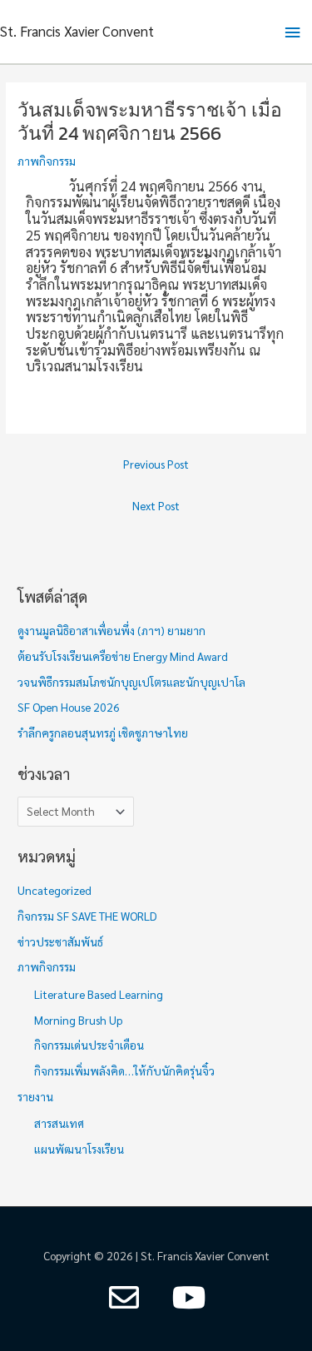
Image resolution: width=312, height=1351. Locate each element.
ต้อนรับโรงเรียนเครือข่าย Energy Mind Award (122, 655)
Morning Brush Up (78, 1019)
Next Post (156, 505)
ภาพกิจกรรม (46, 160)
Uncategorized (54, 889)
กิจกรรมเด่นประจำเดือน (89, 1044)
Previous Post (156, 463)
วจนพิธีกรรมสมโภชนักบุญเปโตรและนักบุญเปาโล (131, 681)
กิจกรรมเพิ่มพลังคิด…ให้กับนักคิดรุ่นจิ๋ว (124, 1070)
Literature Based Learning (98, 993)
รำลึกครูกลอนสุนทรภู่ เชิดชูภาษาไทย (102, 732)
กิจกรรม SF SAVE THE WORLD (87, 915)
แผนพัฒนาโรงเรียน (79, 1148)
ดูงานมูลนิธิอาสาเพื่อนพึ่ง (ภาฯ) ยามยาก (111, 630)
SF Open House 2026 (68, 706)
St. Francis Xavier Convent (77, 31)
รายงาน (35, 1096)
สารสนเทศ (59, 1122)
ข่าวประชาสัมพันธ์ (60, 941)
